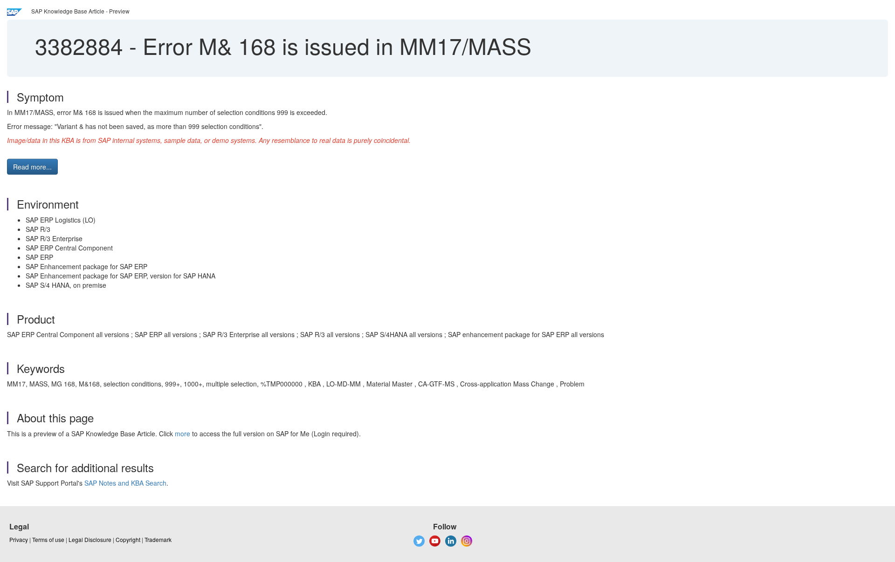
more (182, 433)
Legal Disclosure (90, 539)
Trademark (158, 539)
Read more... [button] (32, 166)
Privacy (18, 539)
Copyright (128, 539)
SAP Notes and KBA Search (125, 483)
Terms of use (48, 539)
